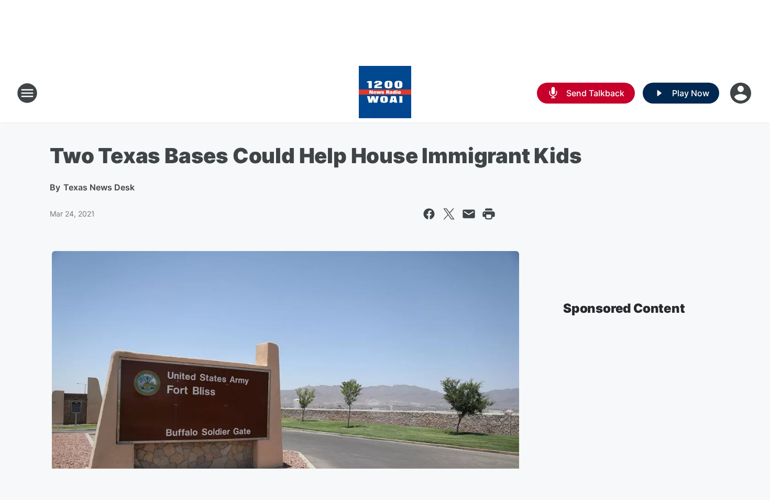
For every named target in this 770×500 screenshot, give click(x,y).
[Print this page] (488, 214)
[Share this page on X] (449, 214)
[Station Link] (385, 93)
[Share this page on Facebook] (429, 214)
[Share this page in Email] (468, 214)
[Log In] (741, 93)
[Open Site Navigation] (27, 93)
